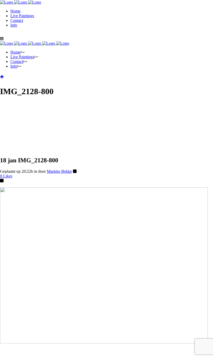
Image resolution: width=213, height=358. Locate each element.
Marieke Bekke (59, 171)
